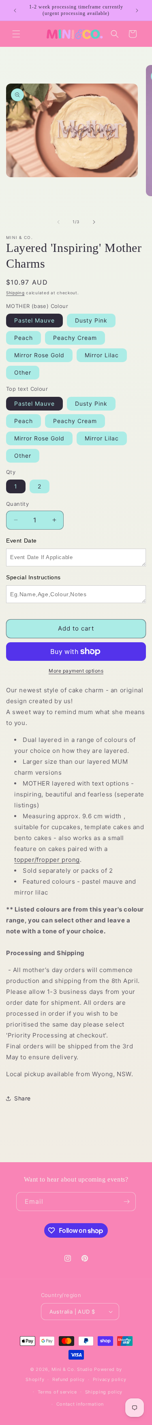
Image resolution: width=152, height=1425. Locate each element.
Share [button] (22, 1098)
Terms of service (57, 1392)
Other (22, 372)
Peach (23, 337)
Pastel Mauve (34, 320)
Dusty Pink (91, 320)
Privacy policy (109, 1379)
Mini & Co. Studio (72, 1369)
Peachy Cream (75, 337)
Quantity (17, 504)
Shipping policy (104, 1392)
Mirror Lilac (102, 355)
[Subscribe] (126, 1201)
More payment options (76, 671)
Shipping (15, 292)
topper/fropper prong (47, 859)
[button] (16, 34)
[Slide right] (94, 222)
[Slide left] (58, 222)
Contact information (80, 1404)
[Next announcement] (137, 10)
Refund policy (68, 1379)
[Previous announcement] (15, 10)
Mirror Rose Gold (39, 355)
